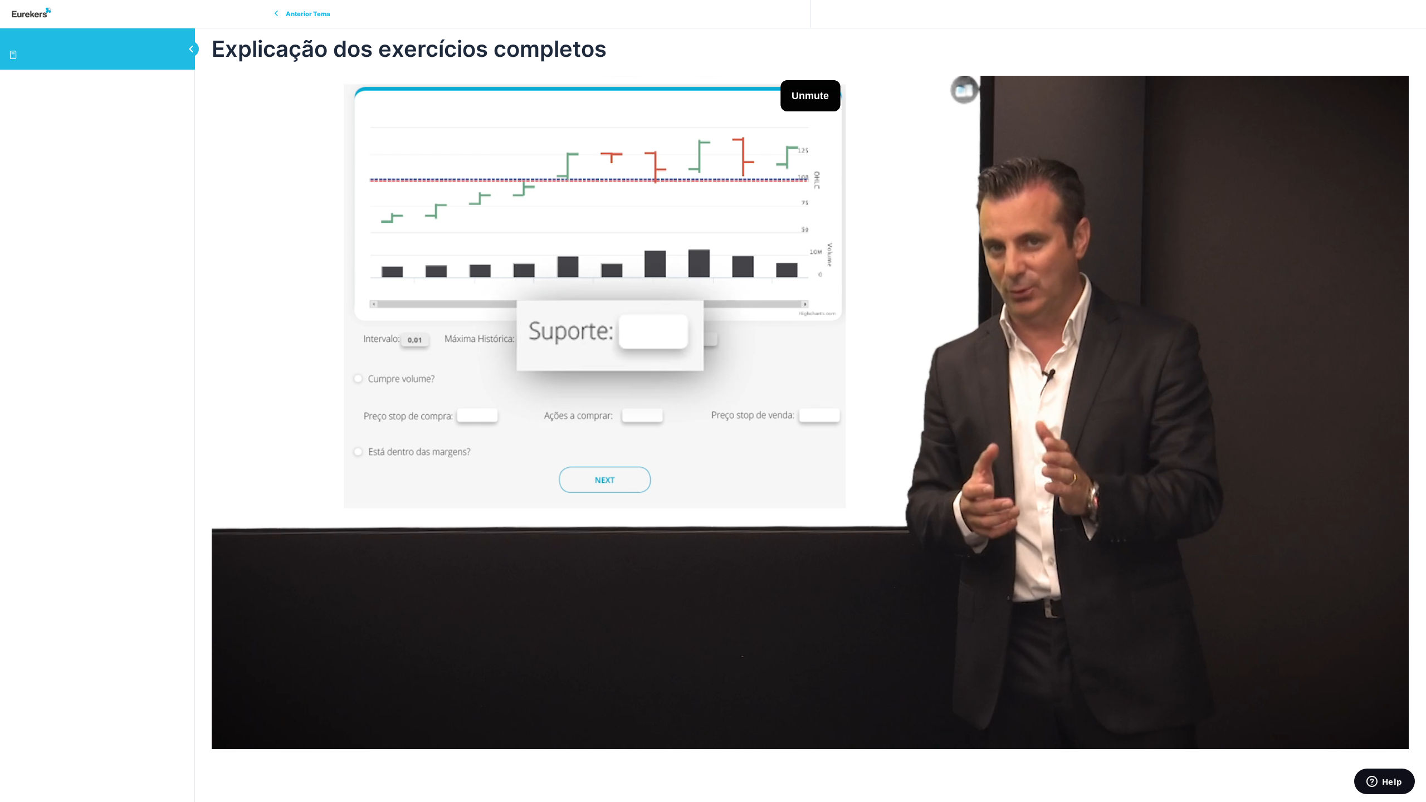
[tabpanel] (810, 412)
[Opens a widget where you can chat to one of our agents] (1384, 782)
